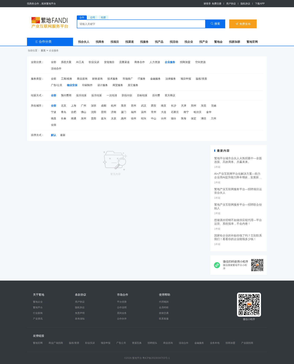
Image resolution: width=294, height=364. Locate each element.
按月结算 (96, 95)
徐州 (133, 118)
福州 (133, 112)
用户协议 (231, 3)
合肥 (73, 112)
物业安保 (72, 85)
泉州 (83, 118)
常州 (153, 112)
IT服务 (141, 78)
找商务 (100, 41)
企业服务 (170, 62)
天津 (183, 105)
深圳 (93, 105)
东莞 (203, 105)
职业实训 (94, 62)
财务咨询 (97, 78)
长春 (63, 118)
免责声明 (80, 313)
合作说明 (122, 307)
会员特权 (164, 307)
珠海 (183, 118)
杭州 (113, 105)
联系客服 (164, 318)
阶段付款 (127, 95)
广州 (83, 105)
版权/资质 (201, 78)
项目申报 (186, 78)
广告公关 (121, 343)
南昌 (53, 118)
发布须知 (80, 318)
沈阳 (93, 112)
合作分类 (43, 41)
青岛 (63, 112)
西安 (153, 105)
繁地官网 (252, 41)
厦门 (123, 112)
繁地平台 (38, 307)
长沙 (173, 105)
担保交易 (164, 313)
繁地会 (218, 41)
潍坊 (203, 118)
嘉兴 (103, 118)
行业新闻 (38, 313)
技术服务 (112, 78)
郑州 (193, 105)
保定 (193, 118)
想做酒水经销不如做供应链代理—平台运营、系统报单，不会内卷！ (238, 221)
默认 (53, 135)
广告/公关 (56, 85)
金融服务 (155, 78)
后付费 (156, 95)
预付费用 (66, 95)
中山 (153, 118)
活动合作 (56, 68)
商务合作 (139, 62)
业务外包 (215, 343)
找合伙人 (83, 41)
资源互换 (137, 343)
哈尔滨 (197, 112)
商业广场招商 (56, 343)
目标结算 (142, 95)
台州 (163, 118)
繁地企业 (38, 301)
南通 (73, 118)
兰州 (213, 118)
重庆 (123, 105)
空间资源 (200, 62)
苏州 (133, 105)
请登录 (207, 3)
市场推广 (128, 78)
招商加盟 (185, 62)
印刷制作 (87, 85)
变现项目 (109, 62)
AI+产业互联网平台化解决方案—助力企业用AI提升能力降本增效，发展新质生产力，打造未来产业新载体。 (238, 175)
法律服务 (170, 78)
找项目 (115, 41)
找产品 (159, 41)
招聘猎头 (152, 343)
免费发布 (243, 23)
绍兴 (143, 118)
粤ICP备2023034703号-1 (156, 358)
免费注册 (216, 3)
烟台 (173, 118)
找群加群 (234, 41)
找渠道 (129, 41)
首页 (43, 50)
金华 (208, 112)
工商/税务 (66, 78)
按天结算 (81, 95)
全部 (53, 62)
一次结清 (112, 95)
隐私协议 (245, 3)
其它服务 (133, 85)
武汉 (143, 105)
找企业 (189, 41)
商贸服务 (118, 85)
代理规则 (164, 301)
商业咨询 (82, 78)
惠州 (123, 118)
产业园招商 (247, 343)
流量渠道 (124, 62)
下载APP (260, 3)
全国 (53, 124)
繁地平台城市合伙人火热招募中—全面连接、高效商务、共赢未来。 (238, 160)
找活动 (174, 41)
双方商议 (170, 95)
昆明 (103, 112)
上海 (73, 105)
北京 (63, 105)
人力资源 (155, 62)
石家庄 (175, 112)
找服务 (144, 41)
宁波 (53, 112)
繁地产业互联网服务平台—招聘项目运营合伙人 (238, 191)
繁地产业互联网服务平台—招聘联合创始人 (238, 206)
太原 (113, 118)
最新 (62, 135)
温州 (143, 112)
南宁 (186, 112)
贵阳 (93, 118)
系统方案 (66, 62)
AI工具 (80, 62)
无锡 (213, 105)
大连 (163, 112)
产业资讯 (38, 318)
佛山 (83, 112)
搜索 (215, 23)
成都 (103, 105)
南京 (163, 105)
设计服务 (102, 85)
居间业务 (122, 313)
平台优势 (122, 301)
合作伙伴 (122, 318)
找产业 (203, 41)
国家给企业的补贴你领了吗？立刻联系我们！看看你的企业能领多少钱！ (238, 237)
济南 (113, 112)
